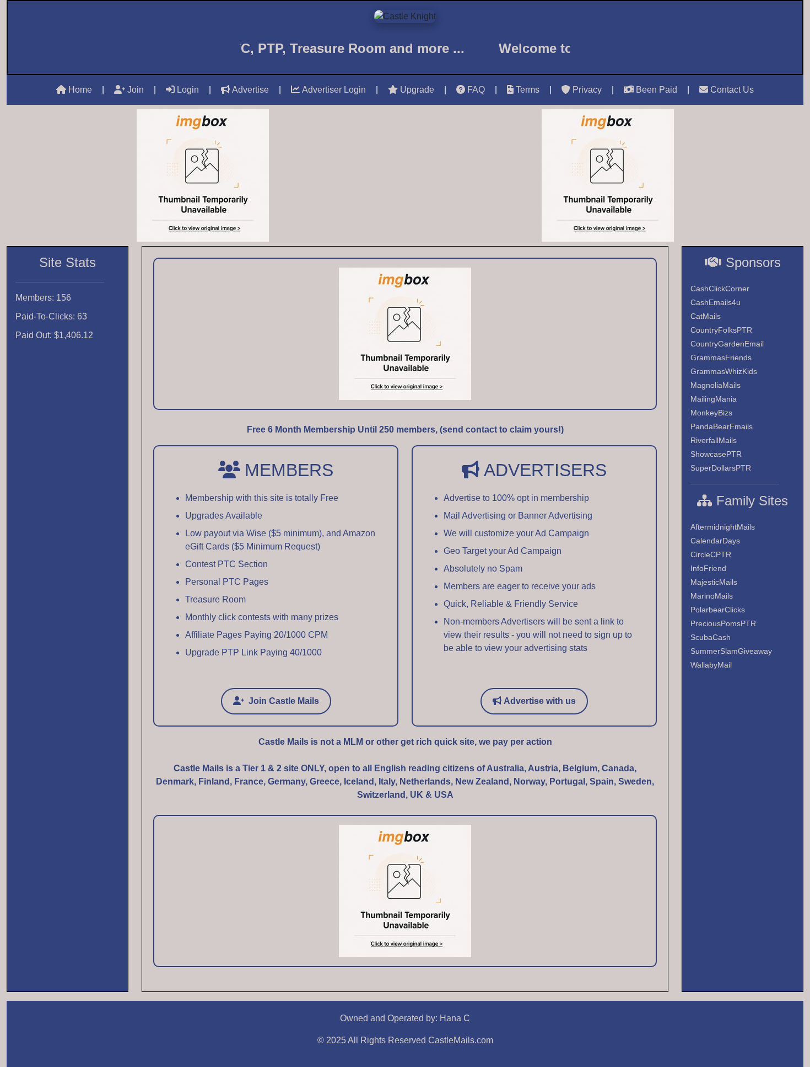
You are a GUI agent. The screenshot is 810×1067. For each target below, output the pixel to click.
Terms (527, 89)
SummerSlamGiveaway (731, 651)
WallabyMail (711, 664)
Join (135, 89)
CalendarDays (715, 540)
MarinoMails (711, 595)
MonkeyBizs (711, 412)
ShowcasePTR (716, 454)
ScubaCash (710, 637)
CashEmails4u (715, 302)
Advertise (250, 89)
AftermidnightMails (722, 526)
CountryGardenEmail (727, 343)
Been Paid (656, 89)
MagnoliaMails (715, 385)
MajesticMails (713, 582)
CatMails (705, 316)
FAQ (476, 89)
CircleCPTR (710, 554)
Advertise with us (540, 701)
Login (188, 89)
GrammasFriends (721, 357)
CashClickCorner (719, 288)
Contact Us (732, 89)
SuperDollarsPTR (720, 467)
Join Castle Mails (284, 701)
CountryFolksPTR (721, 330)
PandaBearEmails (721, 426)
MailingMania (713, 398)
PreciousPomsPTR (723, 623)
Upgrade (417, 89)
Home (80, 89)
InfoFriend (708, 568)
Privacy (587, 89)
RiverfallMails (713, 440)
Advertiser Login (334, 89)
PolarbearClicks (717, 609)
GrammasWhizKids (723, 371)
